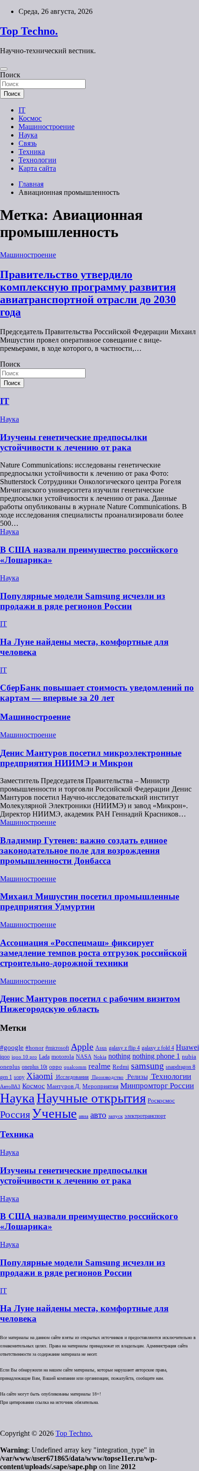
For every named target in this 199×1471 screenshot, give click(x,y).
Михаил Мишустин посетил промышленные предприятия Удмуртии (89, 901)
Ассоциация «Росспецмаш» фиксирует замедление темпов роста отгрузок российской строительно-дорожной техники (93, 953)
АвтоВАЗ (10, 1086)
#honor (34, 1048)
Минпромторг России (157, 1085)
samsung (147, 1066)
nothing (119, 1056)
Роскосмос (161, 1100)
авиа (83, 1116)
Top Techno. (29, 31)
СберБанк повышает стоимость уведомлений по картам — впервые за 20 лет (97, 693)
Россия (15, 1114)
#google (12, 1047)
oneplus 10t (34, 1067)
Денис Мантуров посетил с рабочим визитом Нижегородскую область (90, 1004)
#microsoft (57, 1048)
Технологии (37, 160)
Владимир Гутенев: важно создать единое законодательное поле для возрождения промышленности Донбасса (83, 850)
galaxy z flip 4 (124, 1048)
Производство (107, 1077)
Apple (82, 1047)
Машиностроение (47, 127)
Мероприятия (100, 1086)
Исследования (72, 1077)
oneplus (10, 1066)
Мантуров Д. (64, 1086)
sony (19, 1077)
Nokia (99, 1057)
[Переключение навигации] (3, 69)
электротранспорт (145, 1116)
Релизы (136, 1076)
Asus (101, 1048)
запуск (115, 1116)
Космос (30, 118)
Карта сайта (37, 168)
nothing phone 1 (156, 1056)
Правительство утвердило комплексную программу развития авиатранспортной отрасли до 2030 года (88, 293)
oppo (55, 1067)
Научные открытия (91, 1098)
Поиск (10, 75)
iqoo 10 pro (24, 1057)
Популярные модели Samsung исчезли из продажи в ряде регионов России (82, 601)
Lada (44, 1057)
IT (22, 110)
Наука (28, 135)
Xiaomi (39, 1076)
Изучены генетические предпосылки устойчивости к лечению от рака (73, 442)
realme (99, 1066)
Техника (32, 152)
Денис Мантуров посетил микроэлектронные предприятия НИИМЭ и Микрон (90, 758)
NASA (84, 1056)
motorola (62, 1056)
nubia (189, 1056)
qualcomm (75, 1067)
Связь (28, 143)
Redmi (120, 1067)
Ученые (54, 1113)
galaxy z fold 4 (158, 1048)
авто (98, 1115)
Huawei (187, 1047)
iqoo (5, 1056)
